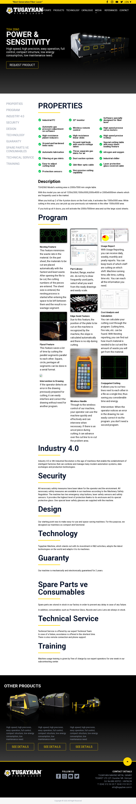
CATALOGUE (87, 10)
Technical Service (20, 157)
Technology (15, 135)
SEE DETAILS (20, 746)
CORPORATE (45, 10)
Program (13, 110)
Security (12, 122)
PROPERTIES (14, 103)
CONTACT (124, 10)
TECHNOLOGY (72, 10)
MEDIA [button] (98, 10)
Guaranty (13, 141)
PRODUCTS (58, 10)
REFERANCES (111, 10)
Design (11, 128)
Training (13, 163)
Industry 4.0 (15, 116)
